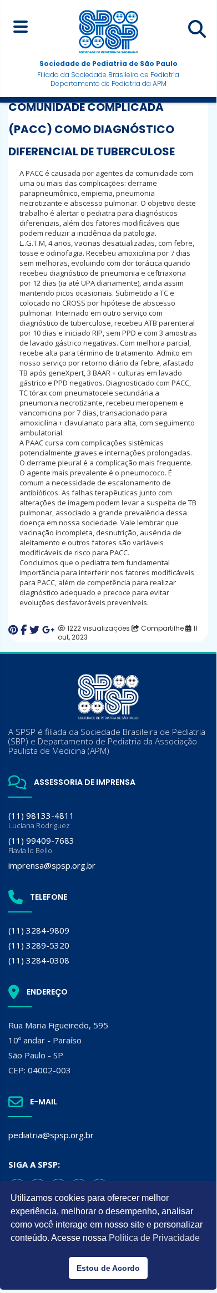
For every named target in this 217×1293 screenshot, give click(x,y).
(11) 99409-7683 (41, 845)
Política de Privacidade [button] (154, 1238)
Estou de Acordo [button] (108, 1268)
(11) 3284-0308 (38, 960)
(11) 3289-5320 (38, 945)
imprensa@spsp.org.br (51, 865)
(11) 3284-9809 (38, 930)
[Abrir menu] (20, 26)
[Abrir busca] (197, 29)
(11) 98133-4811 (41, 820)
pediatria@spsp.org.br (51, 1134)
